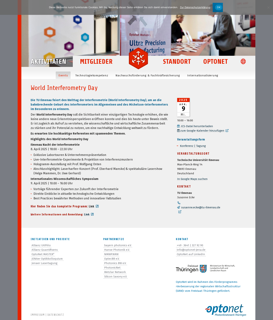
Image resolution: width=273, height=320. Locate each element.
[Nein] (268, 7)
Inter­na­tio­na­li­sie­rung (202, 75)
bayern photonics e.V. (117, 245)
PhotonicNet (112, 267)
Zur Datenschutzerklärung (195, 7)
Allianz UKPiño (41, 245)
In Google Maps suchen (192, 179)
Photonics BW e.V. (115, 263)
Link (87, 214)
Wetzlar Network (115, 272)
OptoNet (215, 61)
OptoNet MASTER (43, 254)
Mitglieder (96, 61)
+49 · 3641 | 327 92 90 (190, 245)
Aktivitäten (48, 61)
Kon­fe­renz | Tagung (193, 146)
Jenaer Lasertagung (44, 263)
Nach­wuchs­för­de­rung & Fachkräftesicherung (148, 75)
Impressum (38, 314)
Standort (177, 61)
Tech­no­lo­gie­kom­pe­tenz (91, 75)
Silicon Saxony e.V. (115, 276)
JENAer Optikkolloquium (47, 258)
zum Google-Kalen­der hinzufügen (202, 130)
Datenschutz (55, 314)
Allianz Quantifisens (45, 249)
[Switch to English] (244, 62)
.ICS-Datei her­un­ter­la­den (197, 126)
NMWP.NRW (111, 254)
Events (63, 75)
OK (218, 7)
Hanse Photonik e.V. (117, 249)
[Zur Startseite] (138, 58)
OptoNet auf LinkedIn (191, 254)
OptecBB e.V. (111, 258)
